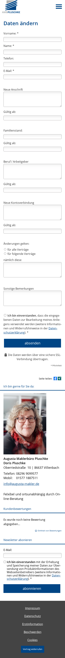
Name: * (8, 46)
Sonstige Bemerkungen (18, 289)
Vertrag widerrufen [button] (32, 649)
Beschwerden (32, 632)
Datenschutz (32, 616)
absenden (32, 343)
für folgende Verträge (21, 254)
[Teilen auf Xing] (59, 378)
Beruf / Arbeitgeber (16, 162)
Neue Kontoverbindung (18, 203)
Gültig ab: (9, 112)
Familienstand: (13, 130)
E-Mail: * (8, 71)
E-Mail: (7, 550)
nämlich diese (12, 260)
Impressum (32, 608)
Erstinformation (32, 624)
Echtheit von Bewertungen (50, 530)
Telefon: (8, 58)
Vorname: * (11, 33)
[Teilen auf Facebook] (55, 378)
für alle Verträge (18, 250)
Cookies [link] (32, 640)
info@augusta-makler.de (21, 484)
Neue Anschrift (13, 89)
